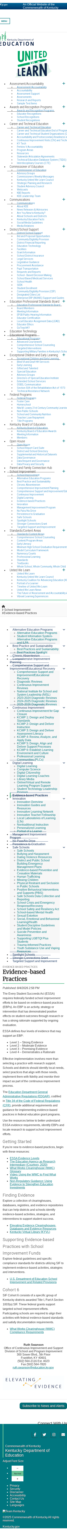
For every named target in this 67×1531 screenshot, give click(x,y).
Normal (17, 1473)
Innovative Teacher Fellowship (36, 814)
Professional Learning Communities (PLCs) (31, 758)
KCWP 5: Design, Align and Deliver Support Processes (34, 745)
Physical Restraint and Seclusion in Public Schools (38, 885)
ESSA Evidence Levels (24, 1158)
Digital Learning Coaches (33, 775)
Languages (17, 1505)
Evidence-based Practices (31, 501)
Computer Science (29, 769)
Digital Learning (23, 762)
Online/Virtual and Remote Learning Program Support (34, 784)
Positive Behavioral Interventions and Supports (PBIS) (38, 891)
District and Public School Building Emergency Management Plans (33, 863)
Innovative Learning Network (35, 811)
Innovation (19, 798)
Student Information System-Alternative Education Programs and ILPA (37, 639)
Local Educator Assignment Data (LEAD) (38, 321)
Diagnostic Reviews (29, 681)
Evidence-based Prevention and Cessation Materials (37, 872)
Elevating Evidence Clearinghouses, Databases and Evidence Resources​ (33, 1227)
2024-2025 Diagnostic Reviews (37, 701)
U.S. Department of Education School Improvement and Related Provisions (33, 1280)
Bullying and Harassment (33, 853)
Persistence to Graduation (29, 844)
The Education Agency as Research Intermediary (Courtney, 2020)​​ (32, 1163)
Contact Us (17, 1498)
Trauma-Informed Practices (34, 944)
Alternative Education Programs (33, 629)
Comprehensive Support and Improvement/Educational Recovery (32, 667)
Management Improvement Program (28, 836)
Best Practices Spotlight (32, 652)
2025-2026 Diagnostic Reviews (37, 704)
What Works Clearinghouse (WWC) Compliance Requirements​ (32, 1330)
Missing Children (27, 879)
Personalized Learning (31, 827)
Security (15, 1488)
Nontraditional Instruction (33, 824)
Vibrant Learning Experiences (32, 596)
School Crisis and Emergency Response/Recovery (36, 904)
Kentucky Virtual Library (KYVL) (30, 1231)
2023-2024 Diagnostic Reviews (37, 697)
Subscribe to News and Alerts (43, 1406)
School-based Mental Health (35, 912)
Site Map (15, 1501)
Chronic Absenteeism (26, 655)
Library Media (25, 779)
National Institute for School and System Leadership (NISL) (37, 693)
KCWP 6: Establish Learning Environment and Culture (35, 751)
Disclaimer (16, 1492)
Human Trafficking (28, 876)
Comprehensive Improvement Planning (30, 660)
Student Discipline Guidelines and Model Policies (36, 927)
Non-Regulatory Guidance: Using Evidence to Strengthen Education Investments (31, 1184)
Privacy (14, 1485)
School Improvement (17, 609)
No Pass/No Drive (24, 840)
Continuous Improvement (28, 707)
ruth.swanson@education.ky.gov (33, 1367)
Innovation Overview (30, 801)
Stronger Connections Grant (30, 957)
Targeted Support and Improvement (35, 961)
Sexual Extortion (27, 915)
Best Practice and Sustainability (33, 645)
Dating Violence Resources (34, 857)
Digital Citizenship (28, 772)
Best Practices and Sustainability (38, 649)
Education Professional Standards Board (38, 305)
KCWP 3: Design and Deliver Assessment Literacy (35, 732)
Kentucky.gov (11, 1526)
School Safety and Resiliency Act (38, 909)
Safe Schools (21, 847)
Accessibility (18, 1495)
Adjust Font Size (13, 1461)
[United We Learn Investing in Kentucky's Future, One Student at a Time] (33, 56)
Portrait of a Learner (29, 831)
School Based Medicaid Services (35, 278)
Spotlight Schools (24, 954)
